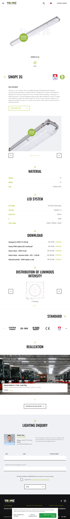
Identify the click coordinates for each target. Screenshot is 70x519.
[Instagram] (65, 501)
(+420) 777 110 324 (27, 440)
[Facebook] (61, 501)
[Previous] (11, 155)
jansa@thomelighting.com (24, 444)
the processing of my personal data (40, 479)
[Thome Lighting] (11, 3)
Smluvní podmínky (49, 476)
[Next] (59, 155)
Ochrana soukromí (39, 476)
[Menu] (3, 3)
